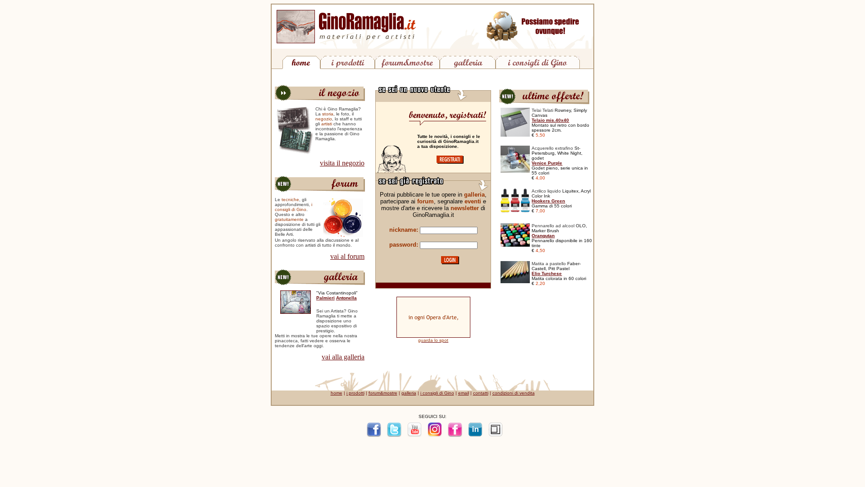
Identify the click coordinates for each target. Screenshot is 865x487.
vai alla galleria (343, 357)
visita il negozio (342, 163)
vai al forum (347, 256)
